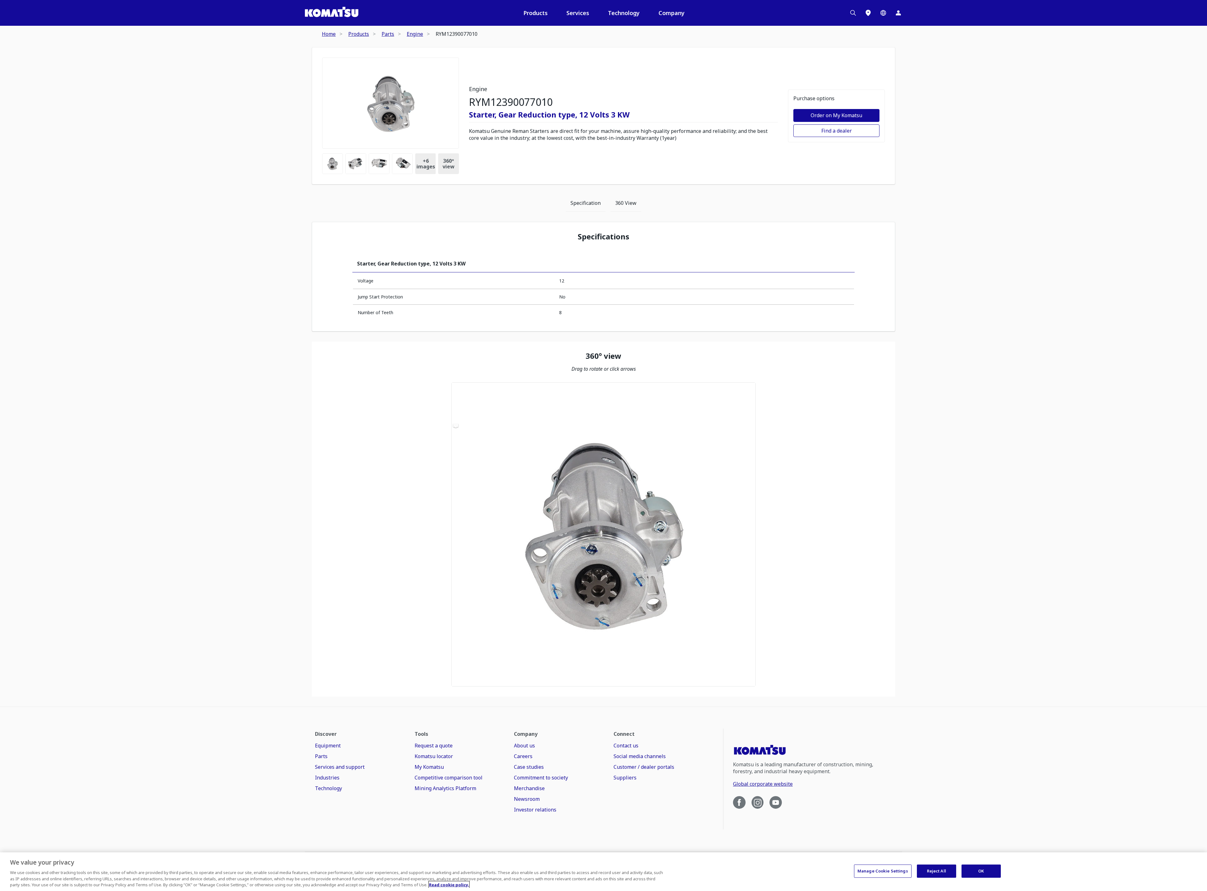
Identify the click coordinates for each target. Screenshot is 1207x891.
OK (981, 871)
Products (535, 13)
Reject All (936, 871)
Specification (585, 203)
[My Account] (898, 13)
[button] (603, 534)
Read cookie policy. (449, 884)
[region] (603, 534)
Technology (624, 13)
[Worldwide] (883, 13)
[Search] (853, 13)
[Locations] (868, 13)
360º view (449, 163)
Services (577, 13)
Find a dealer (836, 130)
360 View (626, 203)
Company (672, 13)
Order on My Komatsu (836, 115)
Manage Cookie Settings (882, 871)
